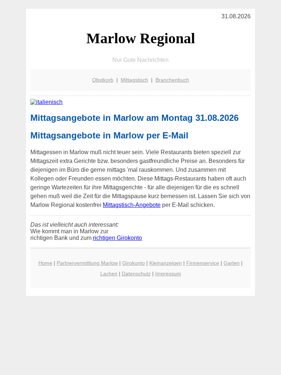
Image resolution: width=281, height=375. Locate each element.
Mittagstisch (134, 80)
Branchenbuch (172, 80)
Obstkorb (102, 80)
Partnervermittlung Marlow (87, 263)
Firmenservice (202, 263)
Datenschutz (136, 273)
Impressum (168, 273)
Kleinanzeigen (165, 263)
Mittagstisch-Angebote (132, 205)
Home (45, 263)
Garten (232, 263)
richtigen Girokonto (117, 238)
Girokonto (133, 263)
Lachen (108, 273)
